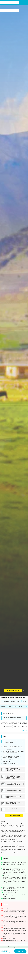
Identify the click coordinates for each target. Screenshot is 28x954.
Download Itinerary (15, 815)
